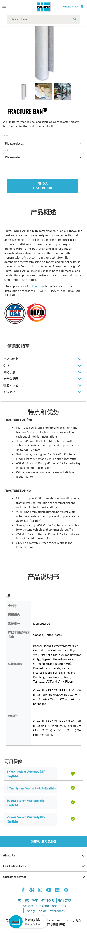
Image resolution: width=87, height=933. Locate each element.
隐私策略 (64, 900)
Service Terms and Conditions (44, 906)
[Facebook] (23, 890)
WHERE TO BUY (71, 6)
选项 (5, 150)
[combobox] (44, 19)
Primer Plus (36, 286)
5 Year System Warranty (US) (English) (31, 788)
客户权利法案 (28, 900)
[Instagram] (40, 890)
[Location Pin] (82, 6)
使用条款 (48, 900)
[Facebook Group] (32, 890)
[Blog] (66, 890)
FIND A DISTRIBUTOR (42, 186)
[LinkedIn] (57, 890)
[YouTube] (49, 890)
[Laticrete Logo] (37, 6)
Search (75, 19)
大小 (5, 136)
